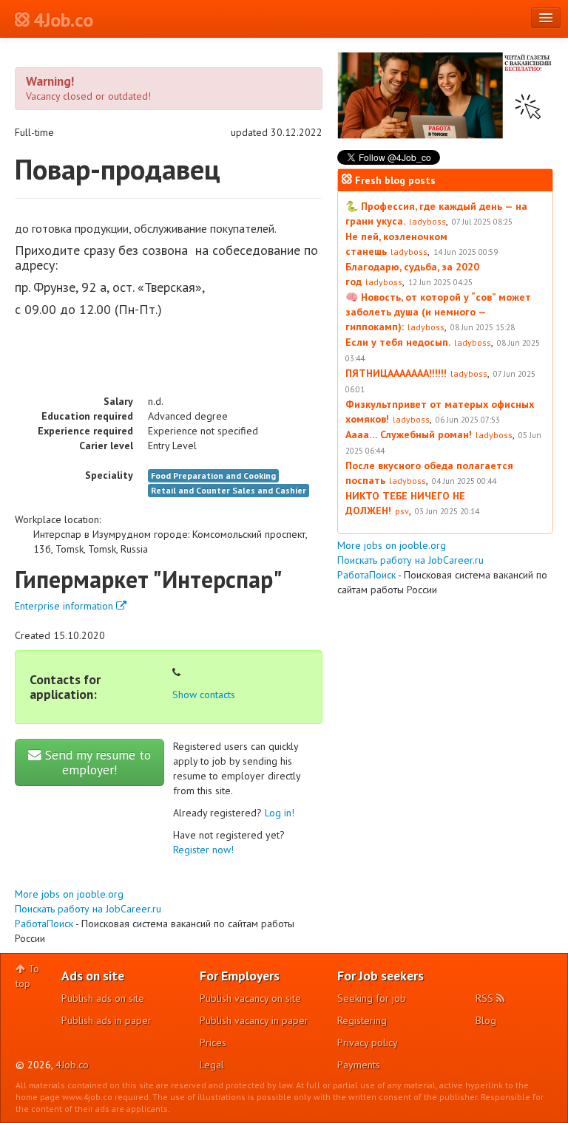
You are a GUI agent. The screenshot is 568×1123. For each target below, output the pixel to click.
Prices (213, 1042)
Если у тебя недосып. (397, 342)
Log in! (279, 812)
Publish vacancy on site (250, 998)
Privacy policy (367, 1042)
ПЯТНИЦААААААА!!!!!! (396, 373)
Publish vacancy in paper (254, 1020)
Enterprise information (65, 605)
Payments (358, 1064)
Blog (486, 1020)
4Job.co (72, 1064)
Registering (362, 1020)
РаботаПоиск (44, 923)
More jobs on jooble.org (69, 894)
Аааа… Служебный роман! (408, 434)
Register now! (203, 849)
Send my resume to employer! (96, 762)
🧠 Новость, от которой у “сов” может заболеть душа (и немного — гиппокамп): (438, 311)
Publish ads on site (102, 998)
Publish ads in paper (106, 1020)
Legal (212, 1064)
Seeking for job (371, 998)
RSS (486, 998)
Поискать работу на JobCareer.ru (88, 908)
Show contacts (203, 694)
